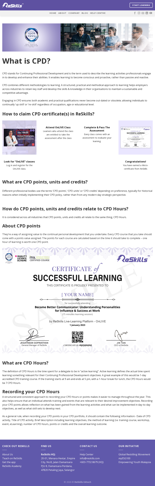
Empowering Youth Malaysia (135, 462)
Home (52, 13)
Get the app (9, 462)
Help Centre (98, 13)
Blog (85, 13)
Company (73, 13)
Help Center (86, 454)
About (62, 13)
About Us (7, 454)
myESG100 (124, 458)
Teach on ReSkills (12, 458)
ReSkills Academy (11, 466)
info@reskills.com (90, 458)
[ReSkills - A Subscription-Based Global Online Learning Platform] (12, 5)
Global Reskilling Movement (134, 454)
